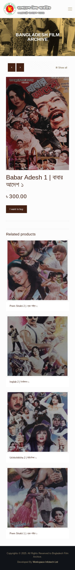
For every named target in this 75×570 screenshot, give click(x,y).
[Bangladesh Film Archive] (37, 9)
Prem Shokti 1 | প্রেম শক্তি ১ (23, 533)
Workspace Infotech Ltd (45, 562)
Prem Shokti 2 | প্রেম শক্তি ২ (23, 306)
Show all (62, 67)
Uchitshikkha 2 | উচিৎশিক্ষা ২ (23, 457)
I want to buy (16, 209)
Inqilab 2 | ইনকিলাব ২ (19, 381)
